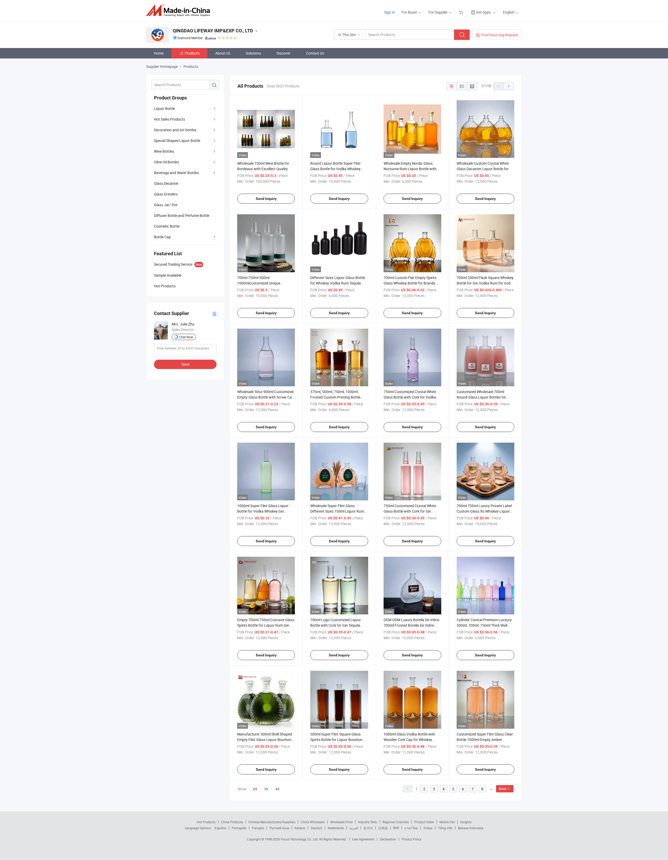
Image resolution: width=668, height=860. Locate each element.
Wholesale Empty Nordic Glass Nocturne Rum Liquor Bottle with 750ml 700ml (410, 169)
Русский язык (279, 828)
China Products (232, 822)
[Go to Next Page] (509, 86)
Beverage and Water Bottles (176, 172)
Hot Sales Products (169, 119)
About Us (222, 53)
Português (239, 828)
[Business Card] (214, 313)
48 (277, 788)
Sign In (389, 12)
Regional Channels (396, 822)
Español (220, 828)
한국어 (368, 828)
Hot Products (206, 822)
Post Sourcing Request (499, 34)
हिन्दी (396, 828)
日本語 (383, 828)
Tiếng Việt (445, 828)
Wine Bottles (164, 151)
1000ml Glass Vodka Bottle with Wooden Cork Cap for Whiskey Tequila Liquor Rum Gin (409, 740)
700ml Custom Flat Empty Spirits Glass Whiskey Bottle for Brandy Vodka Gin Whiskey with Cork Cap (411, 283)
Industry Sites (367, 822)
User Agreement (363, 839)
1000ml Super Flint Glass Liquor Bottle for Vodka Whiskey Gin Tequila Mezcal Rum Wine (263, 511)
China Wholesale (313, 822)
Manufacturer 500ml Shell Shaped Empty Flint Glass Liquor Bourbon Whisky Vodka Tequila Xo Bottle (264, 740)
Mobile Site (447, 822)
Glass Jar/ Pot (165, 204)
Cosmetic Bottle (167, 226)
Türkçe (427, 828)
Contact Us (315, 53)
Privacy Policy (411, 839)
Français (258, 828)
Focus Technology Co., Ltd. (300, 839)
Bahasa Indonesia (470, 828)
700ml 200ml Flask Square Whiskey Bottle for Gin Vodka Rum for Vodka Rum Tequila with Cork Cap (485, 283)
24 (255, 789)
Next (502, 788)
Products (192, 53)
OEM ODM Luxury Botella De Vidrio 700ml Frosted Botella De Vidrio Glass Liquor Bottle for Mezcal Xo (411, 625)
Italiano (300, 828)
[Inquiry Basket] (461, 12)
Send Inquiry (266, 199)
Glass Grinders (166, 194)
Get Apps (483, 12)
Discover (283, 53)
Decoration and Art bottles (175, 129)
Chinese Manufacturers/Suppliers (271, 822)
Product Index (424, 822)
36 (266, 788)
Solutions (253, 53)
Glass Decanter (166, 183)
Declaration (388, 839)
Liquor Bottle (164, 108)
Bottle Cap (162, 236)
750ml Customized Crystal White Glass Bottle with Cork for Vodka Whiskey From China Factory (410, 397)
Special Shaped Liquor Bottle (177, 140)
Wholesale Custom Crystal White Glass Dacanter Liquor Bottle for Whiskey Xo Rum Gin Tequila (483, 169)
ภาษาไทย (411, 828)
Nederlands (336, 828)
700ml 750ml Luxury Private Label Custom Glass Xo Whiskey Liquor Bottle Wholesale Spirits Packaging (484, 511)
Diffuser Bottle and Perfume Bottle (181, 215)
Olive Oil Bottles (166, 161)
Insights (466, 822)
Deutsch (316, 828)
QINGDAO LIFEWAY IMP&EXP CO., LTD (213, 30)
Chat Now (186, 337)
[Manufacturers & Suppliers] (179, 10)
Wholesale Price (341, 822)
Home (159, 53)
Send (185, 364)
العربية (353, 828)
